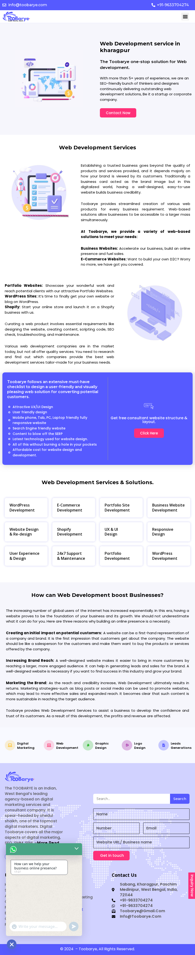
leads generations (181, 745)
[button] (185, 16)
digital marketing (25, 745)
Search (179, 798)
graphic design (102, 745)
